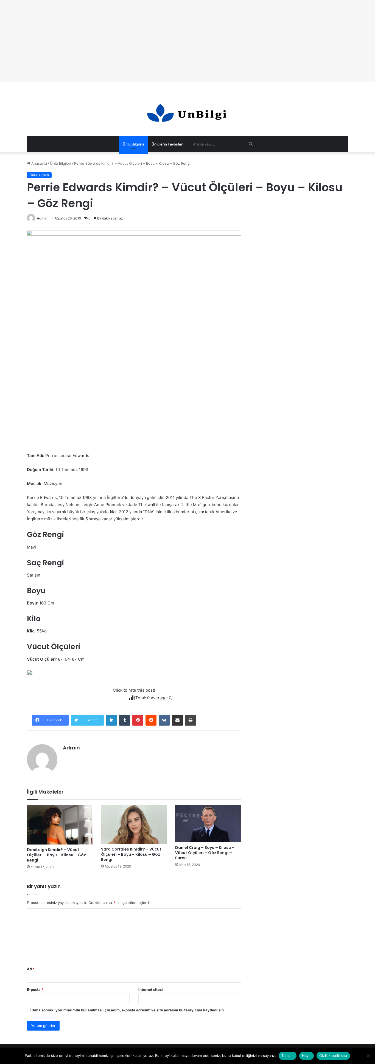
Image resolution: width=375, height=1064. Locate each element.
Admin (42, 218)
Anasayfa (38, 163)
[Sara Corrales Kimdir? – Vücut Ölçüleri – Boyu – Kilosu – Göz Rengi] (134, 824)
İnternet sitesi (150, 989)
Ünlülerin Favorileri (167, 144)
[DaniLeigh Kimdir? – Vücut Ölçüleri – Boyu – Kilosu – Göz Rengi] (60, 825)
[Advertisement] (187, 41)
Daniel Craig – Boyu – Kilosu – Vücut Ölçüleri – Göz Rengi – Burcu (204, 853)
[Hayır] (368, 1056)
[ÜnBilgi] (187, 114)
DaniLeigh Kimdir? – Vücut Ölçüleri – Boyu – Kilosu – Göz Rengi (56, 855)
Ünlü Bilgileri (133, 144)
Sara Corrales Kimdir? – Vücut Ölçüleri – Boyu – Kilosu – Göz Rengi (131, 854)
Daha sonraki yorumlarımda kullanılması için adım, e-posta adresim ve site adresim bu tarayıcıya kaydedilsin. (128, 1010)
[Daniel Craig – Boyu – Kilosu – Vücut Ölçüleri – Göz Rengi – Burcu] (208, 823)
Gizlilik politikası (333, 1055)
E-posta (35, 989)
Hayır (306, 1055)
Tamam (287, 1055)
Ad (31, 969)
